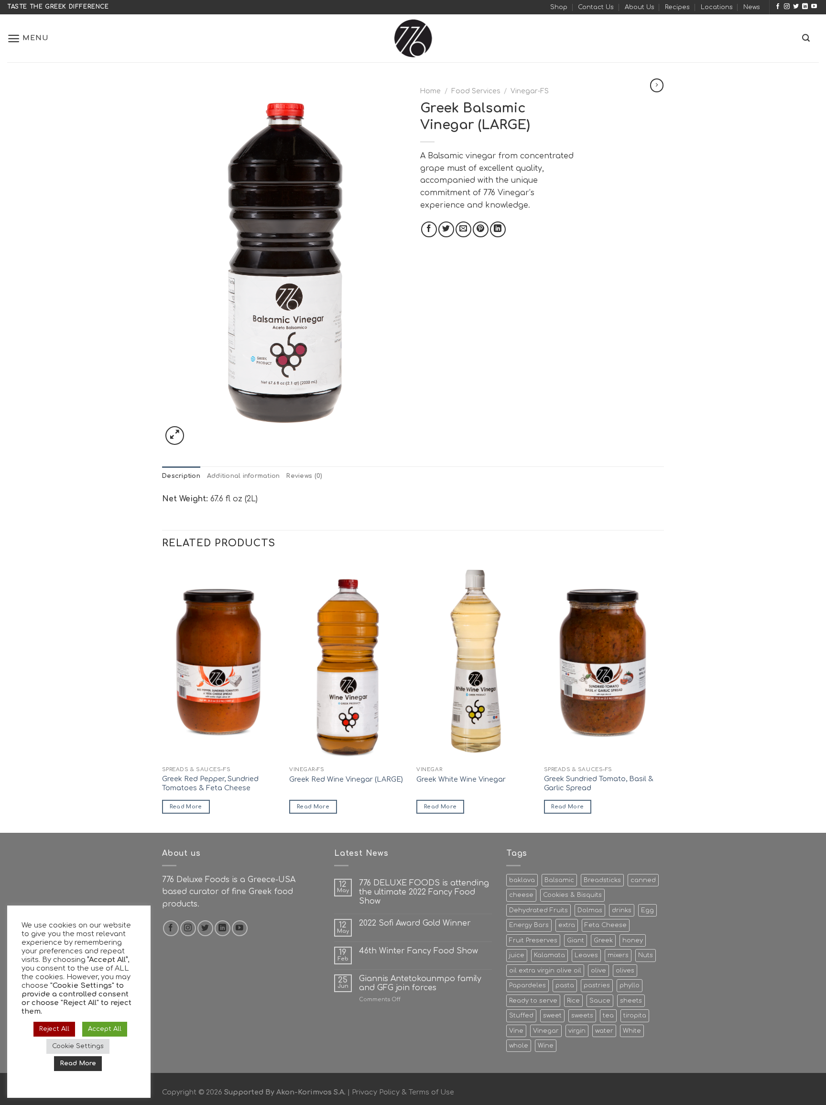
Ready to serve (533, 1000)
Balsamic (559, 880)
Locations (717, 7)
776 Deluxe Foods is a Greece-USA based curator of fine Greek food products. (228, 891)
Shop (558, 7)
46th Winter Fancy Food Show (418, 951)
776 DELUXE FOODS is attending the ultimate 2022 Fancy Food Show (424, 892)
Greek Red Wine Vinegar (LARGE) (346, 779)
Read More (78, 1063)
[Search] (806, 38)
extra (566, 925)
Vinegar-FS (530, 91)
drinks (621, 910)
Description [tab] (181, 476)
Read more (186, 807)
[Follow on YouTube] (814, 6)
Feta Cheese (606, 925)
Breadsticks (602, 880)
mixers (618, 955)
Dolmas (589, 910)
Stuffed (521, 1015)
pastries (597, 985)
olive (598, 970)
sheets (631, 1000)
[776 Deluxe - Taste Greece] (413, 38)
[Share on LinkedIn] (498, 229)
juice (516, 955)
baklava (522, 880)
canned (643, 880)
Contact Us (596, 7)
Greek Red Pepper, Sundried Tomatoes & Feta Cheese (210, 783)
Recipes (677, 7)
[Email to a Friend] (463, 229)
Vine (516, 1031)
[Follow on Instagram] (787, 6)
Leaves (586, 955)
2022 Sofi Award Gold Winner (415, 923)
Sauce (599, 1000)
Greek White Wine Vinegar (461, 779)
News (751, 7)
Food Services (475, 91)
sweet (552, 1015)
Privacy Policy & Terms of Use (403, 1092)
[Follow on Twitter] (796, 6)
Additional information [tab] (243, 476)
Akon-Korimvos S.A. (311, 1092)
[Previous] (162, 696)
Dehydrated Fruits (538, 910)
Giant (575, 940)
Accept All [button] (104, 1029)
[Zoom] (174, 435)
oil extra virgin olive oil (545, 970)
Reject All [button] (54, 1029)
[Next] (661, 696)
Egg (647, 910)
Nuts (645, 955)
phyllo (630, 985)
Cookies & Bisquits (572, 895)
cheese (521, 895)
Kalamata (549, 955)
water (604, 1031)
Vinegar (546, 1031)
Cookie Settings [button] (78, 1046)
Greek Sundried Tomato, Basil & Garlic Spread (598, 783)
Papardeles (527, 985)
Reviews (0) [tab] (304, 476)
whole (518, 1045)
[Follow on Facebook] (778, 6)
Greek (603, 940)
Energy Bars (529, 925)
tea (608, 1015)
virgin (577, 1031)
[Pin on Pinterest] (481, 229)
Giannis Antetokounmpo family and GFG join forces (420, 983)
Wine (546, 1045)
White (632, 1031)
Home (430, 91)
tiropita (634, 1015)
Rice (573, 1000)
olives (625, 970)
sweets (582, 1015)
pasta (564, 985)
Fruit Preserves (533, 940)
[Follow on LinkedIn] (805, 6)
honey (632, 940)
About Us (639, 7)
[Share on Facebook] (429, 229)
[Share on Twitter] (446, 229)
